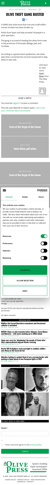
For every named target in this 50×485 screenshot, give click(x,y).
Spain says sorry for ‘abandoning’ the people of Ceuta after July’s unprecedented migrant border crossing (23, 341)
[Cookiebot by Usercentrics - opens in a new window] (37, 190)
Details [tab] (25, 197)
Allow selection (25, 280)
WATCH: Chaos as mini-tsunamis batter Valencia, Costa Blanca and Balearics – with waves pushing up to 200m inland (24, 333)
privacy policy (36, 444)
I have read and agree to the (23, 445)
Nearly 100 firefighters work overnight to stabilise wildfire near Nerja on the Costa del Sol (23, 350)
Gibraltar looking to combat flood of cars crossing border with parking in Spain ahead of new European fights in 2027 (24, 358)
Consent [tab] (8, 197)
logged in (17, 103)
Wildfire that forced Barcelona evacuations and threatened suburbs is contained (23, 324)
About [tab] (41, 197)
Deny (25, 291)
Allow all (25, 270)
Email (4, 428)
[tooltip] (13, 379)
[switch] (44, 243)
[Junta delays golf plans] (25, 147)
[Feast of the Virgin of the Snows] (25, 125)
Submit (25, 451)
